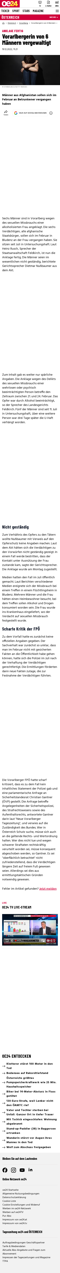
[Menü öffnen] (57, 11)
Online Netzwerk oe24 (14, 1179)
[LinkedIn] (30, 1170)
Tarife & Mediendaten (13, 1246)
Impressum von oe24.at (14, 1220)
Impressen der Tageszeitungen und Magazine (26, 1258)
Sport (16, 11)
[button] (30, 930)
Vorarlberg (23, 23)
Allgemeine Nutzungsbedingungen (20, 1194)
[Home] (3, 23)
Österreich (10, 17)
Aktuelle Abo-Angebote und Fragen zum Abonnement (23, 1252)
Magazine (38, 11)
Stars (26, 11)
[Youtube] (22, 1170)
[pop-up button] (48, 940)
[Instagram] (13, 1170)
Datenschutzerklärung (14, 1197)
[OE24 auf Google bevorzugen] (51, 113)
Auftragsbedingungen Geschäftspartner (23, 1243)
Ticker (5, 11)
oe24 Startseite (10, 1190)
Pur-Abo (6, 1216)
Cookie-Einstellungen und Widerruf (21, 1205)
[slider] (18, 940)
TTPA (5, 1261)
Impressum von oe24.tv (14, 1223)
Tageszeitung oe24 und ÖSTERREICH (22, 1232)
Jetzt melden (48, 889)
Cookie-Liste (9, 1201)
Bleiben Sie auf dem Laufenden (19, 1158)
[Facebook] (4, 1170)
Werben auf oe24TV (12, 1212)
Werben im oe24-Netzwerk (16, 1209)
